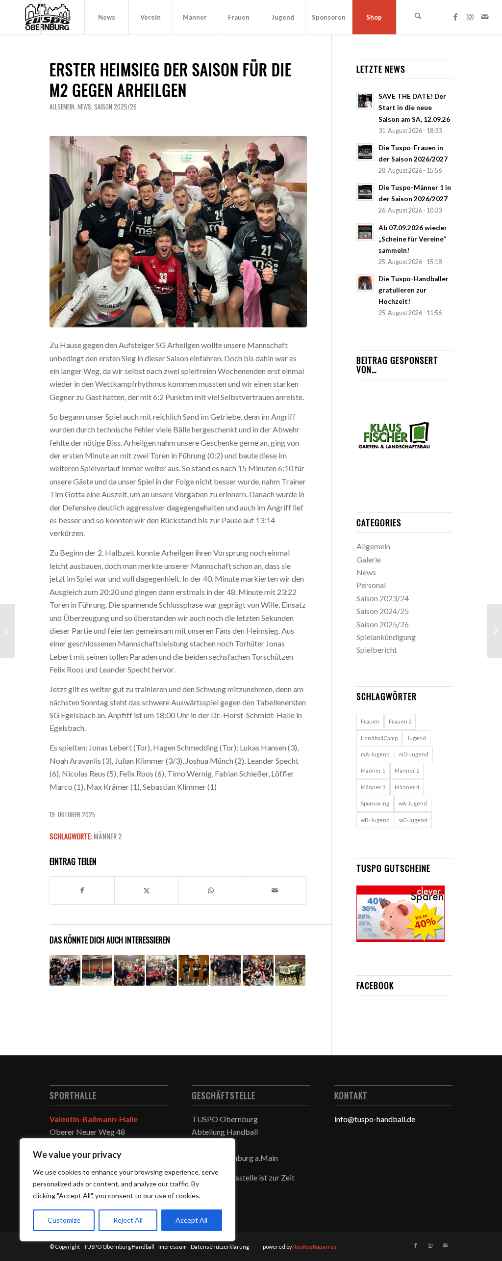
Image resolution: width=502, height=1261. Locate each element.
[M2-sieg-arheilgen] (178, 231)
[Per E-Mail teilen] (275, 890)
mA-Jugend (375, 754)
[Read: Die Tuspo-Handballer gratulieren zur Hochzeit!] (365, 283)
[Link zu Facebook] (455, 16)
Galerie (368, 559)
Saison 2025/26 (115, 106)
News (84, 106)
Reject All (128, 1220)
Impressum (172, 1246)
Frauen (370, 721)
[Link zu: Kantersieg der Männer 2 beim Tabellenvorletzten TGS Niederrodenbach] (258, 970)
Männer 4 (407, 787)
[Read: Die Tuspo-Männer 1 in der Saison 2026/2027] (365, 192)
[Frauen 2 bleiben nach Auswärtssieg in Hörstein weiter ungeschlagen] (7, 631)
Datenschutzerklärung (220, 1246)
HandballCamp (379, 738)
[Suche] (418, 17)
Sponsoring (375, 803)
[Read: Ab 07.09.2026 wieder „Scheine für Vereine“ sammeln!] (365, 232)
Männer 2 (108, 836)
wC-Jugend (413, 820)
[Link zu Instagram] (470, 16)
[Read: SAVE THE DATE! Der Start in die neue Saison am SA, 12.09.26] (365, 100)
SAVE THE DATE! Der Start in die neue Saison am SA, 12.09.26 (414, 107)
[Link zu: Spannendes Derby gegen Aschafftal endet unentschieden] (225, 970)
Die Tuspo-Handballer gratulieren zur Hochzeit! (413, 290)
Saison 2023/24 (382, 598)
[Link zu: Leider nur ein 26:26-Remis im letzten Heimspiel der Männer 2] (193, 970)
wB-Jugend (375, 820)
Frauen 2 (400, 721)
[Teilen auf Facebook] (82, 890)
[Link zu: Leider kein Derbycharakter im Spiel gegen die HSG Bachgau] (290, 970)
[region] (127, 1189)
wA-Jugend (413, 803)
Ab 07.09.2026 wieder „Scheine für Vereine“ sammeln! (412, 239)
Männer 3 (373, 787)
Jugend (416, 738)
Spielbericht (376, 649)
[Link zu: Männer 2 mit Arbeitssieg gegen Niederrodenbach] (161, 970)
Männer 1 (373, 770)
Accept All (191, 1220)
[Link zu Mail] (484, 16)
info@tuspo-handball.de (374, 1119)
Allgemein (62, 106)
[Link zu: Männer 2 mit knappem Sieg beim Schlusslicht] (129, 970)
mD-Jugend (413, 754)
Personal (371, 585)
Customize (64, 1220)
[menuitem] (62, 17)
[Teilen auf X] (146, 890)
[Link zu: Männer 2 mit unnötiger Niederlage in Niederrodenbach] (97, 970)
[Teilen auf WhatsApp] (211, 890)
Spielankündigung (386, 637)
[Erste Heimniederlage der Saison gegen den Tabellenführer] (494, 631)
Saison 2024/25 (382, 611)
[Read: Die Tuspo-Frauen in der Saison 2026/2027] (365, 152)
